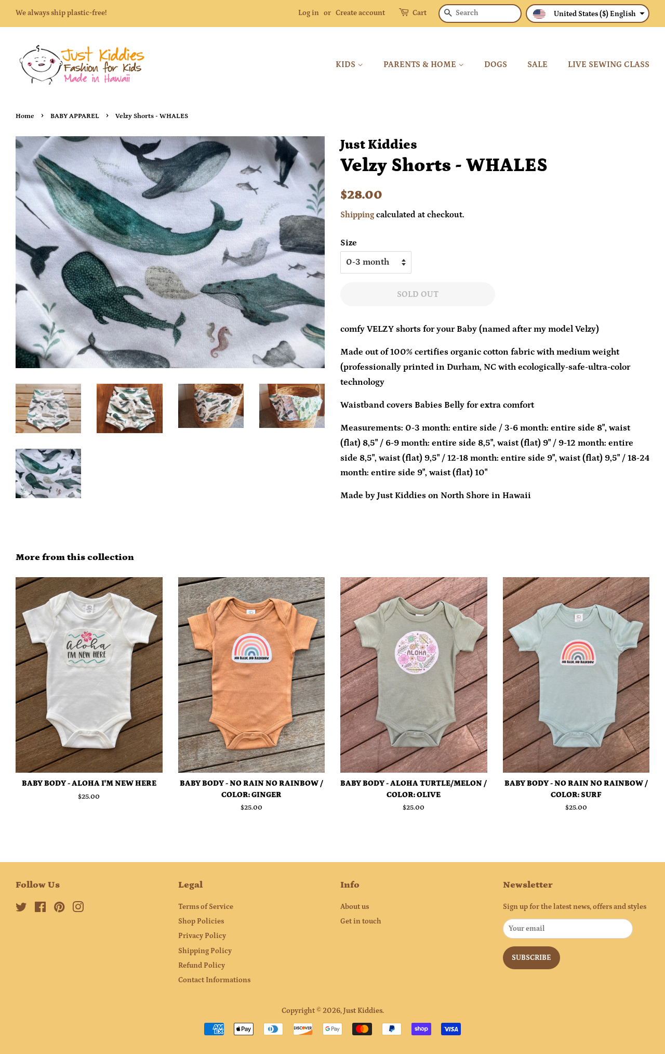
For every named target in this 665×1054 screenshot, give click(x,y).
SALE (537, 64)
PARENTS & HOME (420, 64)
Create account (360, 13)
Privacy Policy (202, 936)
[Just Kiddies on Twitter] (21, 909)
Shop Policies (201, 921)
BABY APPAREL (74, 116)
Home (25, 116)
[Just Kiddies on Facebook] (40, 909)
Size (348, 243)
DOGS (495, 64)
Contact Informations (214, 980)
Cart (420, 13)
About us (354, 907)
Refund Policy (201, 965)
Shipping (357, 214)
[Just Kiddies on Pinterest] (59, 909)
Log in (308, 13)
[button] (587, 13)
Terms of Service (205, 907)
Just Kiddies (362, 1011)
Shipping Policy (205, 951)
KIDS (346, 64)
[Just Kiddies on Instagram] (78, 909)
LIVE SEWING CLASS (608, 64)
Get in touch (360, 921)
